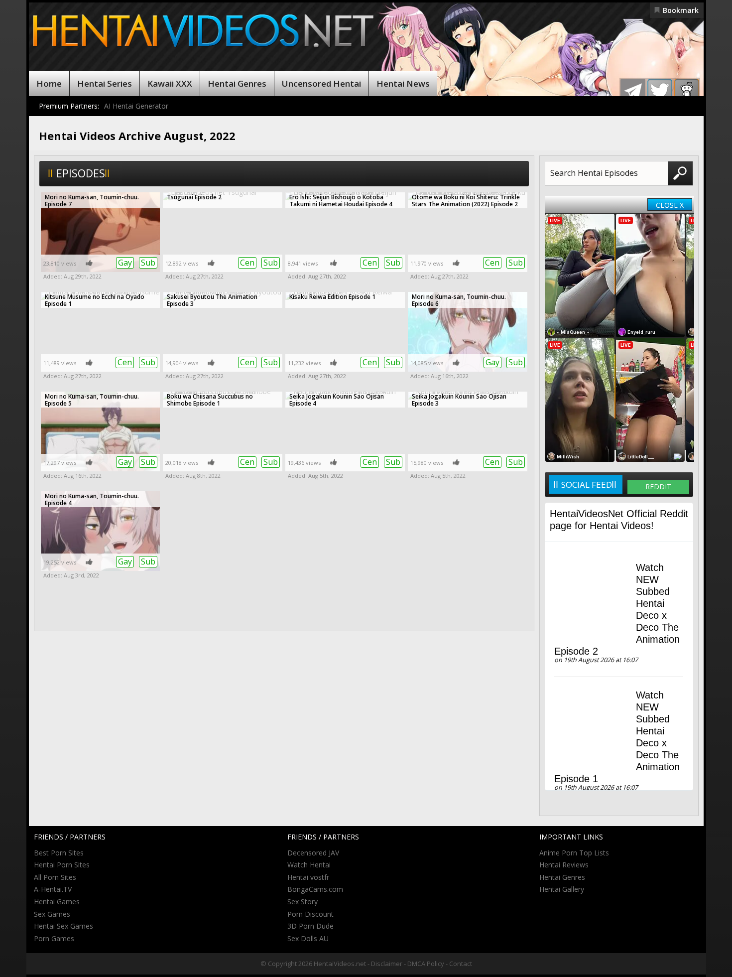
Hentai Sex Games (63, 926)
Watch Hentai (309, 864)
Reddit (658, 486)
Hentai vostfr (308, 877)
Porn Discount (310, 914)
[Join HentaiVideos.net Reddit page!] (686, 91)
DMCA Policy (425, 963)
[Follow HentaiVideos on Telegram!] (632, 91)
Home (49, 83)
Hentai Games (57, 901)
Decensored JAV (313, 852)
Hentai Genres (237, 83)
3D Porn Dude (310, 926)
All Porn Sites (55, 877)
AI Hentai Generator (136, 106)
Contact (460, 963)
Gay (125, 262)
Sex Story (302, 901)
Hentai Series (104, 83)
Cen (247, 262)
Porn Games (54, 938)
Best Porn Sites (59, 852)
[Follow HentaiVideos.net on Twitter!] (659, 91)
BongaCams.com (315, 889)
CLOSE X (670, 205)
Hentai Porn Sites (62, 864)
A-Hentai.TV (53, 889)
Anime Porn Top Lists (574, 852)
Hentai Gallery (561, 889)
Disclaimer (386, 963)
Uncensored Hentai (321, 83)
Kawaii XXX (169, 83)
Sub (148, 262)
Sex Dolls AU (308, 938)
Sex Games (52, 914)
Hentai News (403, 83)
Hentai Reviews (564, 864)
